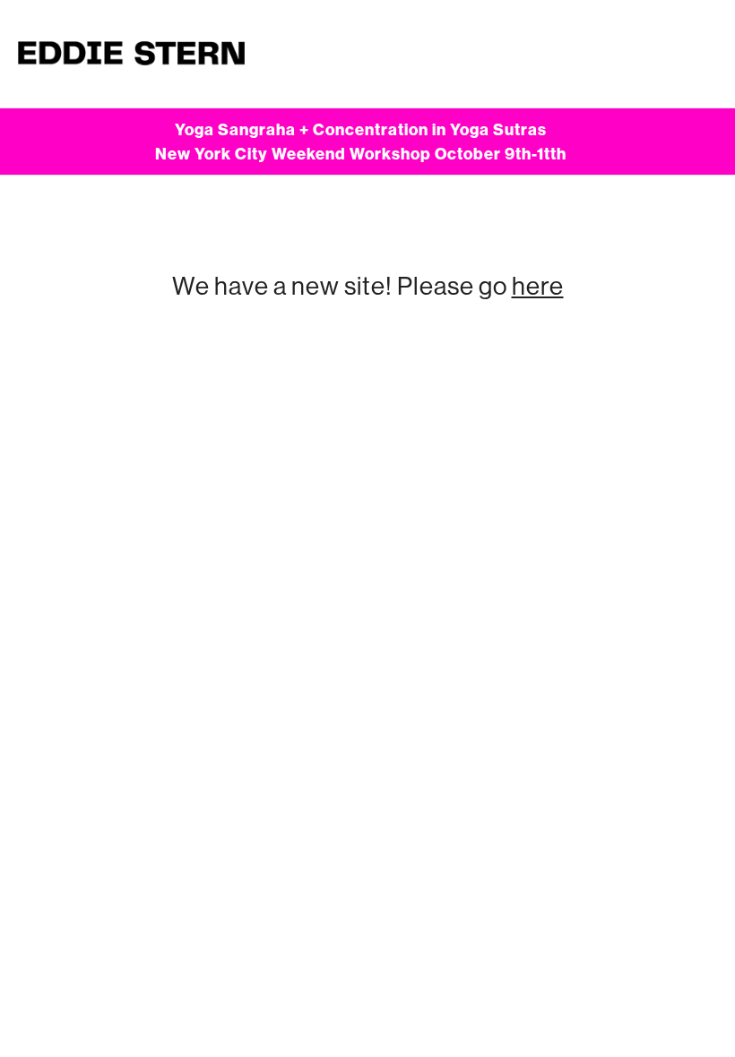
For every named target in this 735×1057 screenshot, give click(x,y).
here (538, 285)
